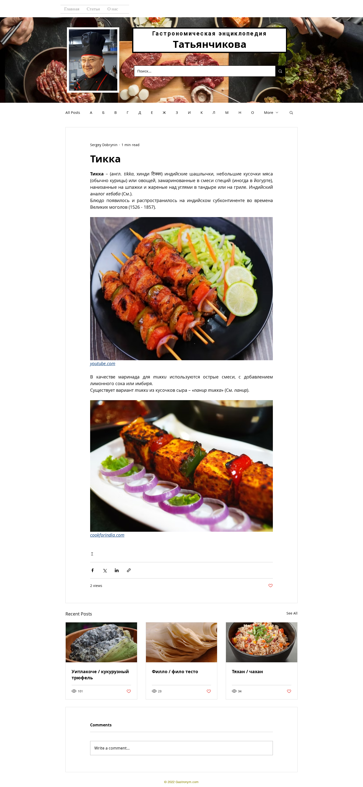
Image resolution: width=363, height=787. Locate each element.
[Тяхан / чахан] (261, 642)
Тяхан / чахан (247, 671)
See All (292, 613)
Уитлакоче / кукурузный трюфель (100, 674)
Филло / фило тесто (175, 671)
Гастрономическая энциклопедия (209, 33)
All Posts (72, 112)
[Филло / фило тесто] (181, 642)
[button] (291, 112)
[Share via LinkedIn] (116, 570)
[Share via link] (128, 570)
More (268, 112)
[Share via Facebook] (92, 570)
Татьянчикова (209, 44)
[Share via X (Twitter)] (104, 570)
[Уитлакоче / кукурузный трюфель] (101, 642)
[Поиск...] (280, 71)
